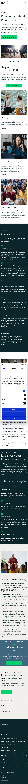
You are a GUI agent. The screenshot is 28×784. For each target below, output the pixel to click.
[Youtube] (7, 747)
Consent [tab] (5, 368)
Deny (14, 418)
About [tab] (22, 368)
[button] (4, 128)
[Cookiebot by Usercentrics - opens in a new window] (20, 364)
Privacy (2, 775)
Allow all (14, 409)
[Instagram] (4, 747)
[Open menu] (26, 3)
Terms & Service (4, 777)
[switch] (24, 395)
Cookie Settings (4, 780)
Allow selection (14, 414)
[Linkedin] (2, 747)
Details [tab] (14, 368)
